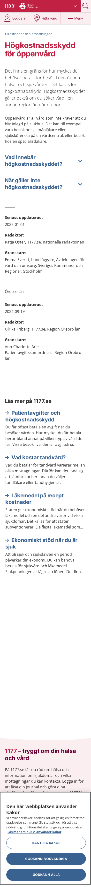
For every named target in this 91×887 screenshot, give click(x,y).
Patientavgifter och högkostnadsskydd (32, 416)
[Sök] (86, 6)
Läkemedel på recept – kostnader (36, 498)
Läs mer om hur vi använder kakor (34, 832)
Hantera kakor (46, 842)
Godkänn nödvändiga (46, 858)
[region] (45, 838)
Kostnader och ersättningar (29, 34)
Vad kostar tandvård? (38, 457)
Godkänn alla (46, 874)
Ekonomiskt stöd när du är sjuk (41, 543)
